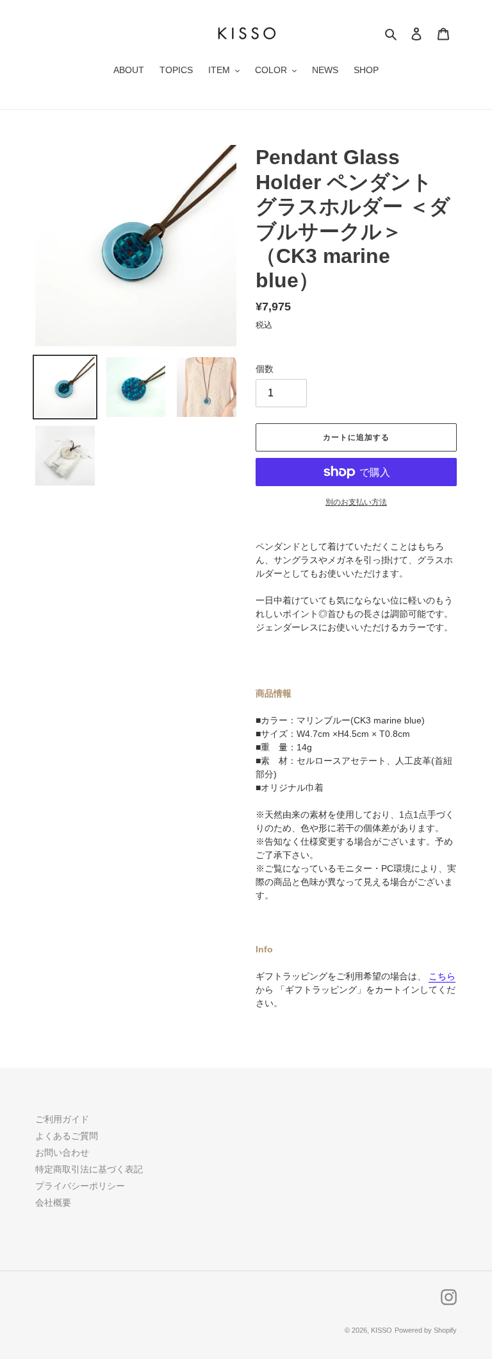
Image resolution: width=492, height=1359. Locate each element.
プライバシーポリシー (80, 1186)
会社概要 (53, 1202)
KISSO (381, 1330)
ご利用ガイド (62, 1119)
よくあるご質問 (66, 1136)
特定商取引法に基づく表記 (89, 1169)
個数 (265, 369)
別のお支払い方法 (356, 502)
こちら (442, 976)
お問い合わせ (62, 1152)
